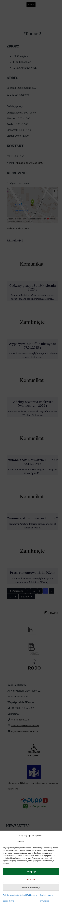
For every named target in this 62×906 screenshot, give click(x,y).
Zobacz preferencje (31, 887)
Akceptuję (31, 871)
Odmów (31, 879)
